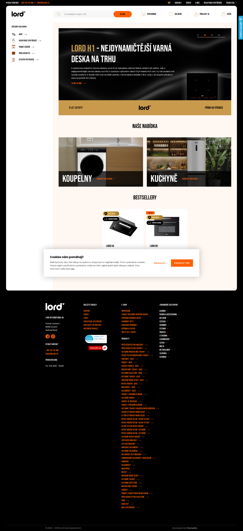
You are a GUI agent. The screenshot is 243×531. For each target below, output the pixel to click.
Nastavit (159, 262)
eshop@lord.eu (43, 3)
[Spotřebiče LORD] (18, 14)
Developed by (179, 528)
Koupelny (77, 179)
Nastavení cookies (91, 328)
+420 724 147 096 (27, 3)
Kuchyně (164, 179)
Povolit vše (182, 262)
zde (72, 268)
